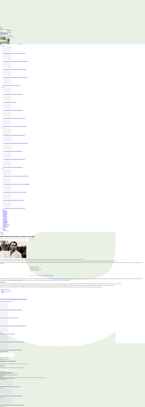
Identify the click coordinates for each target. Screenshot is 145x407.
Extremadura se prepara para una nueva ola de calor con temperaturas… (15, 69)
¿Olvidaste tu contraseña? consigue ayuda (5, 32)
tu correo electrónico (9, 35)
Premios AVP (5, 230)
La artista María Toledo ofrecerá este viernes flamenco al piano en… (14, 159)
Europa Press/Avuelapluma (5, 289)
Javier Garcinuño (5, 218)
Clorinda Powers (5, 213)
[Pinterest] (6, 295)
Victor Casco (4, 225)
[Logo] (0, 44)
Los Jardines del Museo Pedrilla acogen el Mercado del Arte (13, 110)
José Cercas (4, 220)
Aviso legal (1, 378)
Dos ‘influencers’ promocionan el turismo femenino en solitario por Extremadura (16, 184)
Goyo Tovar (4, 217)
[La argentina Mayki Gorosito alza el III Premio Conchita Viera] (7, 92)
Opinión (3, 209)
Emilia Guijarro (5, 215)
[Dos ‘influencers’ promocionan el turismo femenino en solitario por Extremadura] (7, 182)
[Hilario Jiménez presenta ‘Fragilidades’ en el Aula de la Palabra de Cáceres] (4, 340)
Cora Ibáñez (4, 214)
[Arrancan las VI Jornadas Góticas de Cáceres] (4, 332)
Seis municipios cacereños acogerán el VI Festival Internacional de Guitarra (15, 143)
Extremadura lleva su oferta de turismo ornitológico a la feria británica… (15, 192)
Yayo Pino (4, 227)
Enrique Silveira (5, 216)
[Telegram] (15, 295)
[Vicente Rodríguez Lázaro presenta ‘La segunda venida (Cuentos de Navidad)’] (4, 324)
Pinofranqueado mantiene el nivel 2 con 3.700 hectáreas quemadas (14, 53)
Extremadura (3, 46)
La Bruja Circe (5, 223)
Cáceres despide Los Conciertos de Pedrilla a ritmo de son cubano (14, 135)
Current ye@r (2, 366)
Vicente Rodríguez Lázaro (6, 224)
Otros (2, 228)
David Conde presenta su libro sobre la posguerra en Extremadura (11, 309)
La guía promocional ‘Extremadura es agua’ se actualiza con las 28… (14, 208)
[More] (17, 295)
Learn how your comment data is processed (18, 367)
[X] (4, 295)
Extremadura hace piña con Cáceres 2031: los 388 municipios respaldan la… (15, 61)
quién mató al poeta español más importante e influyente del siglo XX (59, 278)
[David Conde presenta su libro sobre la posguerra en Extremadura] (4, 308)
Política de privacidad (6, 378)
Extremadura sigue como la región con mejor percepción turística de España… (16, 176)
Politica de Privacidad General (4, 33)
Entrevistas (4, 229)
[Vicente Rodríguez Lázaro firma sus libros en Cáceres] (4, 316)
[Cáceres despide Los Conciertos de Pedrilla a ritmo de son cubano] (7, 133)
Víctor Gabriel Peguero (6, 226)
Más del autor (9, 301)
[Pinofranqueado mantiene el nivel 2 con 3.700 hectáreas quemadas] (6, 394)
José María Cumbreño (6, 221)
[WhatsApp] (12, 295)
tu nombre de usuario (10, 30)
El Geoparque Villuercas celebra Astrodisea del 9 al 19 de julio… (13, 200)
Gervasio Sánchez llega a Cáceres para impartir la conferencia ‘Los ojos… (15, 126)
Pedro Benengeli (5, 222)
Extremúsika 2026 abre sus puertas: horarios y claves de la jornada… (14, 118)
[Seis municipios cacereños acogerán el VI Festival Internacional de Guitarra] (7, 141)
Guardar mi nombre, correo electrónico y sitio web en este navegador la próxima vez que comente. (14, 363)
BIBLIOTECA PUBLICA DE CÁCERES (6, 291)
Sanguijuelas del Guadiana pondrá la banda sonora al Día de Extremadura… (15, 77)
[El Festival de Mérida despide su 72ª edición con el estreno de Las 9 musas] (6, 385)
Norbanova (3, 292)
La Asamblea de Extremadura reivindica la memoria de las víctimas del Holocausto (15, 299)
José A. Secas (5, 219)
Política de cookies (12, 378)
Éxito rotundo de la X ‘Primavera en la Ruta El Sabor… (11, 85)
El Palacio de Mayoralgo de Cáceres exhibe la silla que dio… (13, 167)
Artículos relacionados (3, 301)
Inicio (0, 232)
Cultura (2, 234)
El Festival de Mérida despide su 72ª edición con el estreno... (10, 386)
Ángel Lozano (5, 211)
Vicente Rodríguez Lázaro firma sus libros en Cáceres (9, 317)
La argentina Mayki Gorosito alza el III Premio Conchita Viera (13, 94)
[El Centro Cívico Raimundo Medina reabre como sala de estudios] (4, 348)
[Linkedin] (9, 295)
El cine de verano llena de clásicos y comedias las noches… (12, 151)
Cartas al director (5, 212)
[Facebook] (1, 295)
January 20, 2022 (49, 275)
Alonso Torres (5, 210)
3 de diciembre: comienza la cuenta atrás (10, 102)
